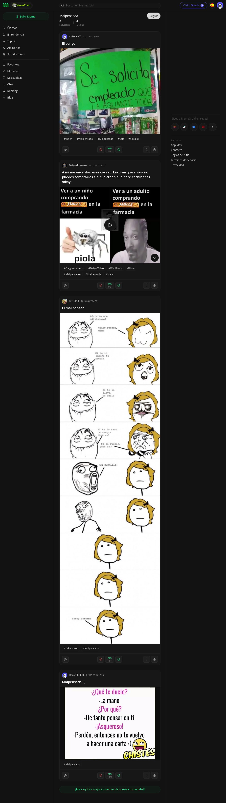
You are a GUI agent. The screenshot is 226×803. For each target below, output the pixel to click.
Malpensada (106, 138)
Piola (132, 268)
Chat (10, 84)
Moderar (13, 71)
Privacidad (177, 165)
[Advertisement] (196, 62)
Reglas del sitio (180, 155)
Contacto (176, 150)
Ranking (12, 91)
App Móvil (177, 145)
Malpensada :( (73, 682)
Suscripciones (16, 54)
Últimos (12, 28)
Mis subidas (14, 78)
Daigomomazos (75, 268)
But (122, 138)
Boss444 (74, 301)
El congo (68, 43)
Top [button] (9, 41)
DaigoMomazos (78, 165)
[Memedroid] (5, 5)
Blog (10, 97)
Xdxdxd (134, 138)
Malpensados (73, 274)
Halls (110, 274)
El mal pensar (73, 308)
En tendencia (15, 34)
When (69, 138)
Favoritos (13, 64)
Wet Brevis (116, 268)
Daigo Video (97, 268)
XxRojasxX (75, 36)
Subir (27, 16)
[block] (154, 149)
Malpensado (86, 138)
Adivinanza (72, 648)
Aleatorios (13, 48)
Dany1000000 (77, 675)
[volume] (155, 258)
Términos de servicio (184, 160)
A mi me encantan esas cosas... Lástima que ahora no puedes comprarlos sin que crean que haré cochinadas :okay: (106, 177)
